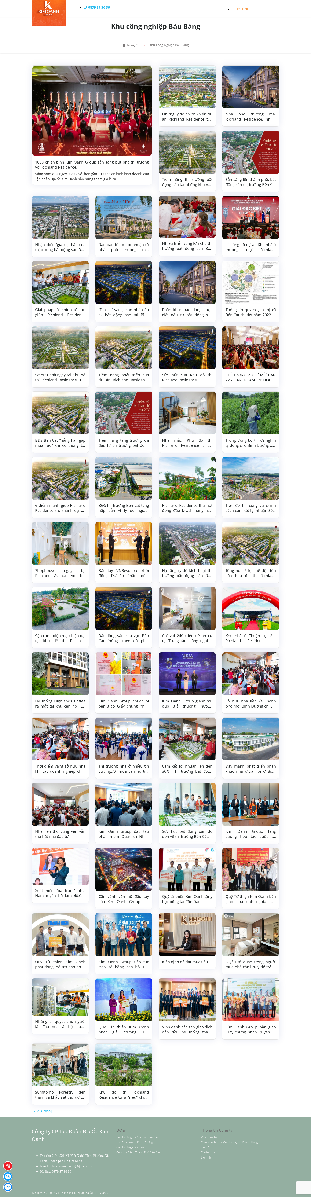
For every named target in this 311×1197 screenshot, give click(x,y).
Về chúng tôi (209, 1137)
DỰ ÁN (163, 9)
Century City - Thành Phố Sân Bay (138, 1152)
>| (51, 1111)
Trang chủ (133, 45)
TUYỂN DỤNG (202, 9)
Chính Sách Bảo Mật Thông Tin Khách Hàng (229, 1142)
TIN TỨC (180, 9)
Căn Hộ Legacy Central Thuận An (137, 1137)
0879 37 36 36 (61, 1171)
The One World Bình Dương (134, 1142)
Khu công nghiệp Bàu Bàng (169, 45)
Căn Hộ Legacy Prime (130, 1147)
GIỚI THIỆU (144, 9)
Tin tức (205, 1147)
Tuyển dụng (208, 1152)
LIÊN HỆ (223, 9)
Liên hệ (206, 1157)
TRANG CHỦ (121, 9)
